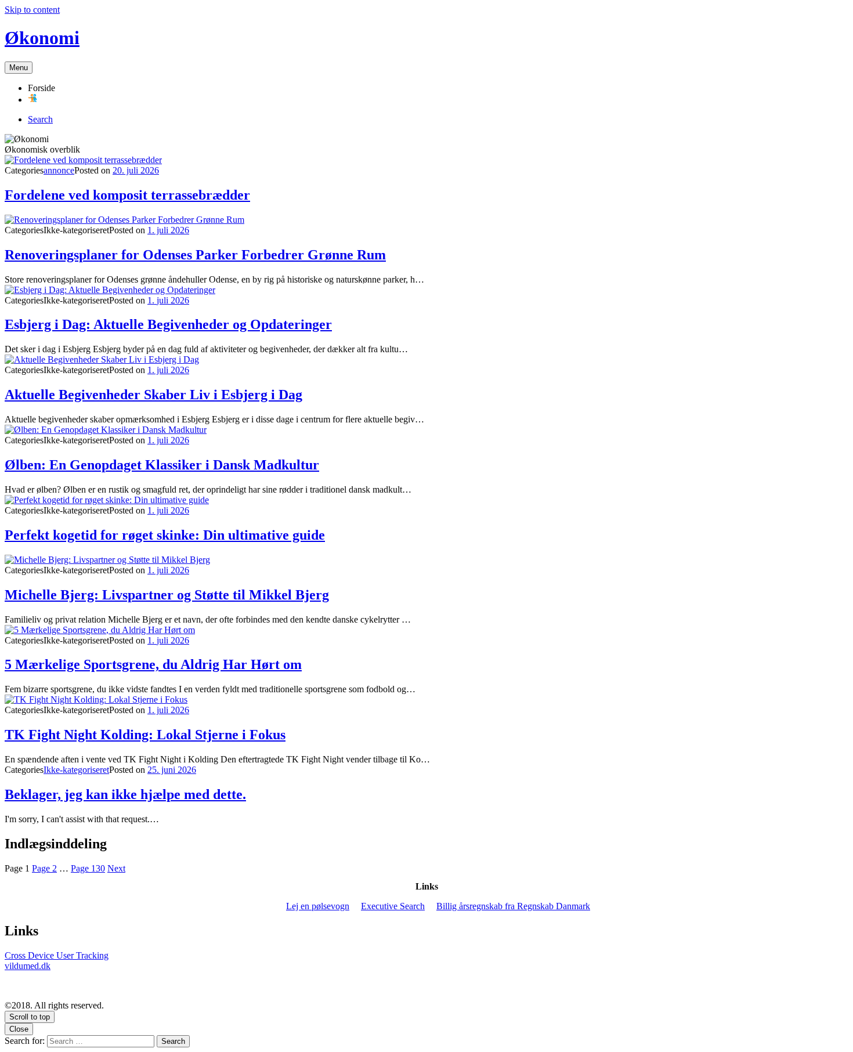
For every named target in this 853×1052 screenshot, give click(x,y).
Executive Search (393, 906)
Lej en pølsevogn (317, 906)
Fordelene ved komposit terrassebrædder (127, 195)
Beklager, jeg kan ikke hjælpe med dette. (125, 794)
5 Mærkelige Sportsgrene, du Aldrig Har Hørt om (153, 664)
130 (88, 868)
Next (116, 868)
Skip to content (32, 10)
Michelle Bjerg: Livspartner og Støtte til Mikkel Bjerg (167, 594)
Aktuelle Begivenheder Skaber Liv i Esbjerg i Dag (153, 394)
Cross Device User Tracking (57, 955)
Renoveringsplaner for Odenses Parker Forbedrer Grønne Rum (195, 254)
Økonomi (42, 37)
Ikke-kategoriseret (76, 770)
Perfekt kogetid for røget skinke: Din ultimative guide (165, 535)
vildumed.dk (27, 966)
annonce (59, 170)
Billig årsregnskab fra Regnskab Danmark (513, 906)
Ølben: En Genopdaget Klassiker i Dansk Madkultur (162, 464)
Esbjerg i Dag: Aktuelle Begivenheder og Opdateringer (168, 324)
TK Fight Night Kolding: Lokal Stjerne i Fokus (145, 734)
